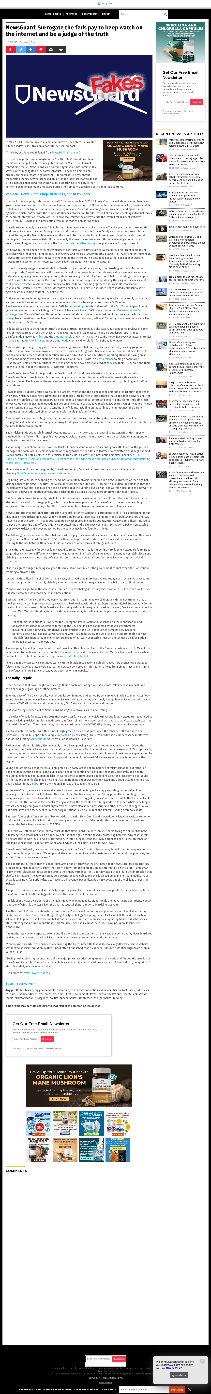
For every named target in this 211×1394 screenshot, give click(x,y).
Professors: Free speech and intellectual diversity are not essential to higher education (184, 404)
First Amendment (26, 994)
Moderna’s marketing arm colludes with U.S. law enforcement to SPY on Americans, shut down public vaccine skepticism (187, 348)
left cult (116, 994)
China (39, 336)
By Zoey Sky (185, 466)
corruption (91, 990)
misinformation (24, 998)
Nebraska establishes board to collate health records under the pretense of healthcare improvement (186, 368)
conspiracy (77, 990)
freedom (58, 994)
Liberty (127, 994)
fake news (142, 990)
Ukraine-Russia (63, 336)
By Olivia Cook (187, 318)
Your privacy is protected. (23, 1048)
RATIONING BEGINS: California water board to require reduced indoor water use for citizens (185, 292)
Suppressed (85, 998)
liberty (106, 14)
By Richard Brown (188, 168)
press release (105, 359)
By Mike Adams (187, 432)
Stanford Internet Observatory (76, 243)
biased (29, 990)
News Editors (31, 42)
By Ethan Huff (186, 205)
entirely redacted (77, 656)
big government (44, 990)
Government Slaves (84, 994)
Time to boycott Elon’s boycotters (187, 226)
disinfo (116, 990)
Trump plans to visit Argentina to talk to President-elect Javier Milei (187, 278)
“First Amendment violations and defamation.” (45, 473)
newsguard (41, 998)
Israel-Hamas (86, 336)
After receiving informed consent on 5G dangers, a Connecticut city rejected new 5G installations (186, 143)
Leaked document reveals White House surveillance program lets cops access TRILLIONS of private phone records (187, 458)
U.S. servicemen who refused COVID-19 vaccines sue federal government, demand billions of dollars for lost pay (186, 179)
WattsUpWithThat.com (65, 152)
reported (63, 735)
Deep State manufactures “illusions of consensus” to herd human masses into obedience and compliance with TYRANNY (186, 387)
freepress (71, 14)
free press (45, 994)
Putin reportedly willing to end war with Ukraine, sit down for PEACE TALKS (185, 441)
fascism (10, 994)
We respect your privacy (88, 1374)
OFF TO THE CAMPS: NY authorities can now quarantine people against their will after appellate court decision (187, 328)
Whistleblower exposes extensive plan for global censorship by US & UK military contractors (187, 214)
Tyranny (117, 998)
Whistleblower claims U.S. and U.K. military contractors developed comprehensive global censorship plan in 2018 (187, 241)
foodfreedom (89, 14)
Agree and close (178, 1375)
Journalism (104, 994)
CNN (11, 340)
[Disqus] (79, 1216)
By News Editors (187, 221)
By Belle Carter (187, 187)
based (17, 284)
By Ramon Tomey (188, 283)
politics (54, 998)
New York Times (34, 340)
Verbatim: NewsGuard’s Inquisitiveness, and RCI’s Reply (48, 194)
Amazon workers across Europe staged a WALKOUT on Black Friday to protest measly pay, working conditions (186, 310)
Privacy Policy (105, 1383)
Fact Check (128, 990)
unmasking (76, 306)
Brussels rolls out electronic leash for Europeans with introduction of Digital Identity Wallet (184, 197)
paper (35, 783)
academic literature (42, 739)
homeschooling (52, 14)
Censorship (62, 990)
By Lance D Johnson (189, 149)
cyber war (105, 990)
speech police (68, 998)
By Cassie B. (185, 249)
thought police (102, 998)
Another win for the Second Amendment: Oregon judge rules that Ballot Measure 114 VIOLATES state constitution (187, 160)
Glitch (68, 994)
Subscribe (177, 1389)
